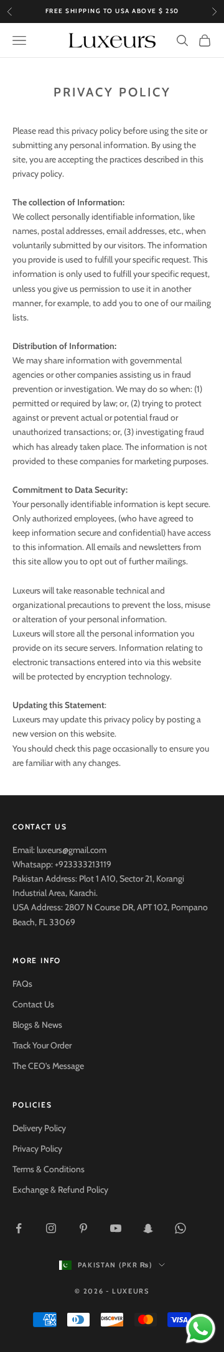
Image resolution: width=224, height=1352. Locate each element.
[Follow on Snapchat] (148, 1228)
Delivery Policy (39, 1128)
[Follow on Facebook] (18, 1228)
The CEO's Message (48, 1065)
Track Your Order (42, 1045)
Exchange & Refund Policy (60, 1189)
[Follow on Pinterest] (83, 1228)
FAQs (22, 983)
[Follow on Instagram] (51, 1228)
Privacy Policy (37, 1148)
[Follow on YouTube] (116, 1228)
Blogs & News (37, 1024)
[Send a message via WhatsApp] (201, 1329)
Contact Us (33, 1004)
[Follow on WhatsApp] (180, 1228)
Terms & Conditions (48, 1169)
